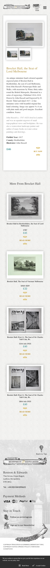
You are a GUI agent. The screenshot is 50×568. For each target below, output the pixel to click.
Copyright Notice (10, 547)
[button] (44, 7)
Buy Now (38, 151)
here (18, 560)
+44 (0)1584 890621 (17, 487)
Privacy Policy (24, 547)
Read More (25, 240)
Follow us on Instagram (21, 517)
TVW (41, 544)
